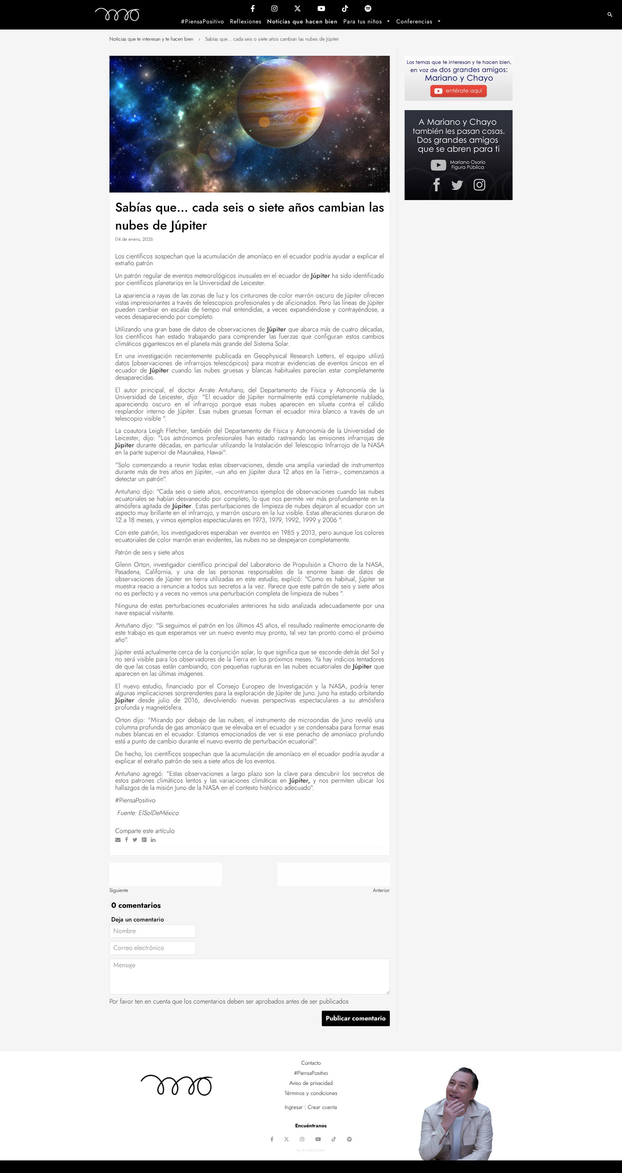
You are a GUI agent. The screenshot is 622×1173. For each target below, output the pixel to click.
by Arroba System (311, 1150)
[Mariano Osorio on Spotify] (368, 10)
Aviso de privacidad (311, 1083)
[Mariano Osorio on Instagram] (274, 10)
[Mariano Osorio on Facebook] (253, 10)
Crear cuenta (322, 1107)
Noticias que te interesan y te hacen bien (151, 38)
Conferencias (415, 21)
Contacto (311, 1063)
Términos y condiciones (311, 1093)
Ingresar (294, 1107)
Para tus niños (363, 21)
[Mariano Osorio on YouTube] (321, 10)
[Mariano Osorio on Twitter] (297, 10)
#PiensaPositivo (202, 21)
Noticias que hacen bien (302, 21)
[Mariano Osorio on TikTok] (345, 10)
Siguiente (118, 890)
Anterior (381, 890)
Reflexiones (245, 21)
